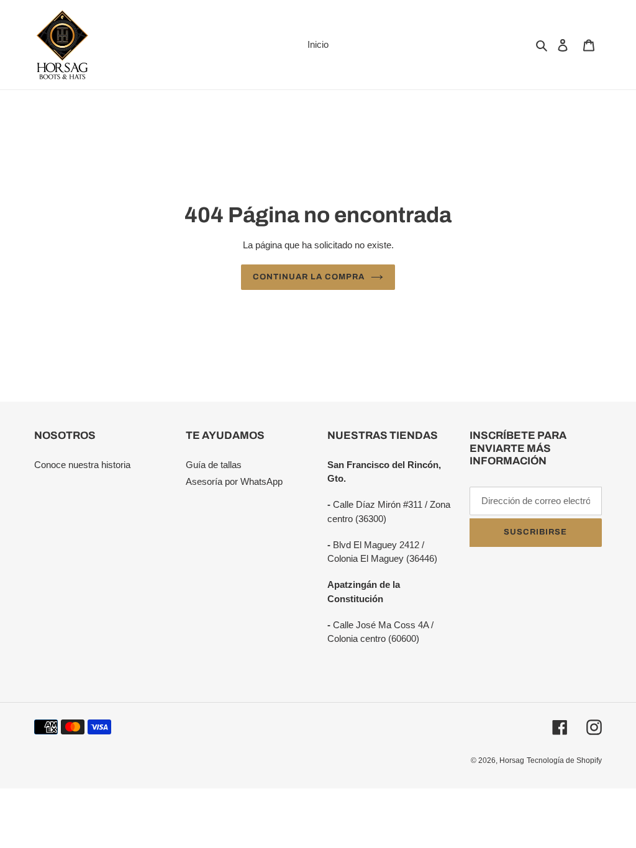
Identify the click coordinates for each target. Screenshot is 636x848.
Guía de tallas (214, 464)
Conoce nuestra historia (82, 464)
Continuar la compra (309, 277)
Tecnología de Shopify (564, 760)
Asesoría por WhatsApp (234, 481)
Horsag (511, 760)
